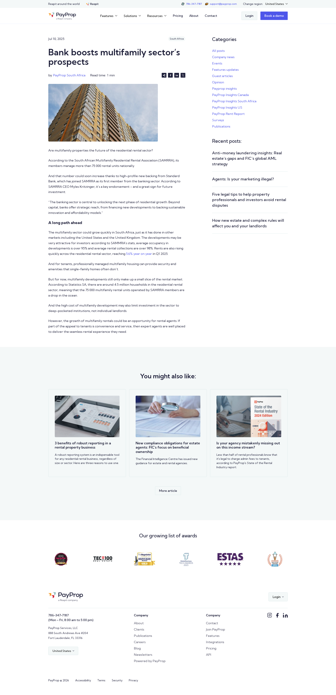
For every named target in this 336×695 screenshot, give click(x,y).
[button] (276, 4)
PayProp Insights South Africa (234, 101)
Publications (221, 126)
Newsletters (143, 655)
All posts (218, 51)
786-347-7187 (58, 615)
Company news (223, 57)
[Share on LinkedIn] (176, 75)
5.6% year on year (139, 254)
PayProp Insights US (227, 107)
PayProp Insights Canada (230, 95)
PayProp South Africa (69, 75)
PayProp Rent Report (228, 114)
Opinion (218, 82)
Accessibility (83, 680)
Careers (140, 642)
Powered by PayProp (150, 661)
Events (217, 63)
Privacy (133, 680)
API (208, 655)
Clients (139, 629)
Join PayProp (215, 629)
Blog (137, 648)
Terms (101, 680)
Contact (211, 16)
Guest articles (222, 76)
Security (117, 680)
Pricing (178, 16)
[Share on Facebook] (170, 75)
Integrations (215, 642)
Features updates (225, 70)
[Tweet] (183, 75)
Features (212, 636)
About (193, 16)
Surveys (218, 120)
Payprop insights (224, 89)
